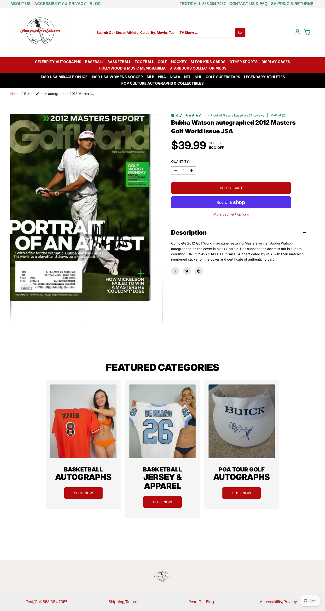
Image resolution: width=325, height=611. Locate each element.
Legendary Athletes (264, 77)
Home (14, 94)
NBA (162, 77)
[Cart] (307, 32)
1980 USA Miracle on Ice (63, 77)
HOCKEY (179, 62)
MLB (150, 77)
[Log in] (297, 32)
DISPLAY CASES (275, 62)
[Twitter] (187, 271)
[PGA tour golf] (242, 421)
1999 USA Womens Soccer (117, 77)
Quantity (180, 161)
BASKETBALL (119, 62)
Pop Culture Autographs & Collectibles (162, 83)
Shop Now (83, 493)
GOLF (162, 62)
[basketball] (83, 421)
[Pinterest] (199, 271)
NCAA (175, 77)
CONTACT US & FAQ (248, 4)
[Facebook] (175, 271)
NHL (198, 77)
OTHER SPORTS (243, 62)
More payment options (231, 214)
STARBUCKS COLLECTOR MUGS (197, 68)
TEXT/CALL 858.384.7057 (203, 4)
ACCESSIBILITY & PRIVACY (60, 4)
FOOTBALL (144, 62)
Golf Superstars (223, 77)
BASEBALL (94, 62)
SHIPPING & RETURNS (292, 4)
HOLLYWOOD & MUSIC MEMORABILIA (132, 68)
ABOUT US (20, 4)
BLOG (95, 4)
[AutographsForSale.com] (40, 32)
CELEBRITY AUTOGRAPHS (58, 62)
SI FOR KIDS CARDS (208, 62)
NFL (187, 77)
